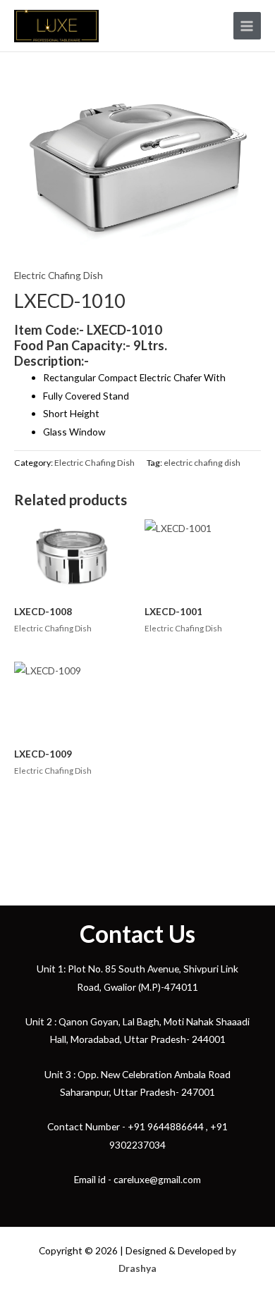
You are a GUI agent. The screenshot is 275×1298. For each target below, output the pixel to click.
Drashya (137, 1268)
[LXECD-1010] (137, 171)
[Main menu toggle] (247, 25)
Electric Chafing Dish (58, 275)
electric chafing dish (202, 462)
